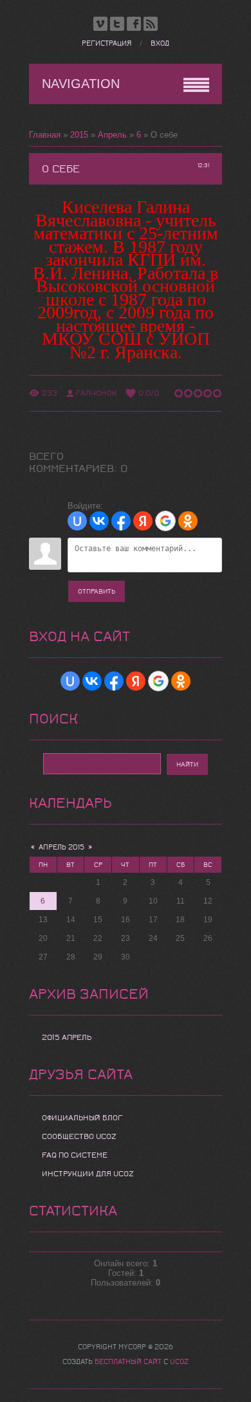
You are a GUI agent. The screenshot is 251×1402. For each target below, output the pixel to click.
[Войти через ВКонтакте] (99, 521)
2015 (79, 135)
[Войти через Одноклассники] (188, 521)
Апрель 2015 (61, 847)
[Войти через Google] (165, 521)
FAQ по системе (74, 1155)
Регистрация (106, 43)
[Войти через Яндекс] (143, 521)
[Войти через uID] (77, 521)
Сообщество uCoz (79, 1136)
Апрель (112, 135)
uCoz (179, 1362)
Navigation (81, 84)
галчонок (96, 392)
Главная (44, 135)
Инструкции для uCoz (88, 1173)
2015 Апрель (66, 1037)
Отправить (96, 591)
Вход (160, 43)
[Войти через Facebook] (121, 521)
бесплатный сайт (128, 1362)
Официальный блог (82, 1117)
